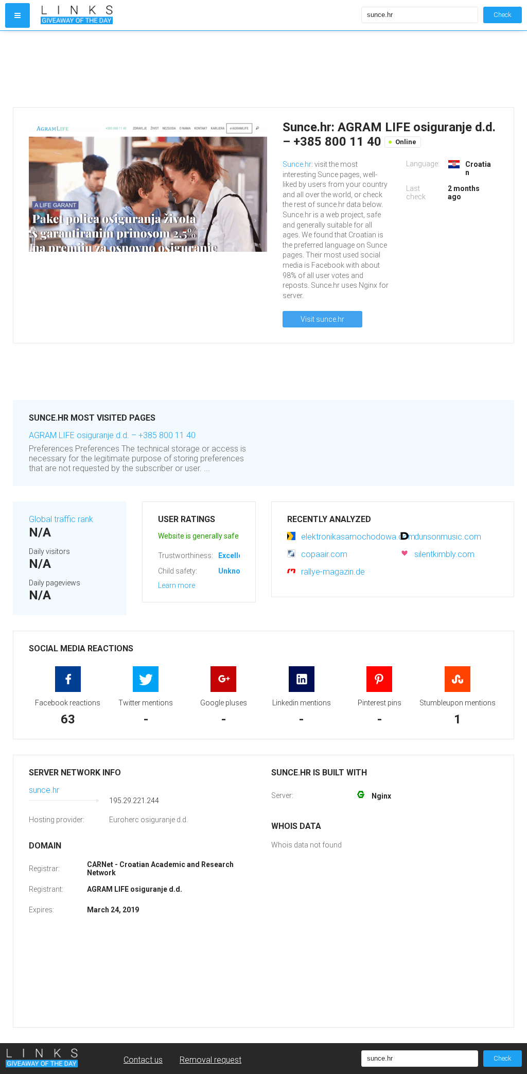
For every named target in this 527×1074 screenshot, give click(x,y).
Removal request (210, 1060)
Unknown (234, 571)
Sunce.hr (297, 164)
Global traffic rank (61, 519)
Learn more (176, 585)
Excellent (233, 555)
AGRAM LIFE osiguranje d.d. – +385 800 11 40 (112, 435)
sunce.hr (44, 790)
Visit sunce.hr (322, 319)
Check (503, 15)
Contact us (143, 1060)
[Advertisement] (263, 69)
